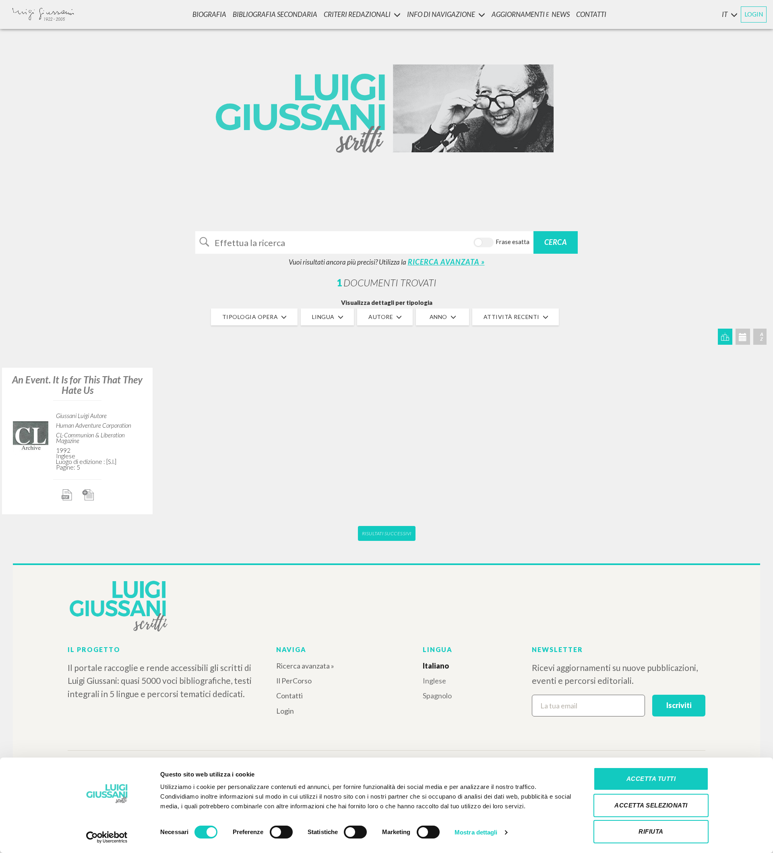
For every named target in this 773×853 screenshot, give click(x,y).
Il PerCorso (294, 680)
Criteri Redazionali (357, 14)
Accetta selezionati (651, 805)
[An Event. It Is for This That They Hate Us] (30, 435)
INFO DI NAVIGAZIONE (441, 14)
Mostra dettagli (476, 832)
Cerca (555, 242)
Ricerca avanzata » (305, 665)
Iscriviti (679, 705)
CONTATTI (591, 14)
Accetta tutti (651, 778)
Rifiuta (651, 831)
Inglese (434, 680)
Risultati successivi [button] (386, 533)
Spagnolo (437, 695)
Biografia (209, 14)
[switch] (281, 832)
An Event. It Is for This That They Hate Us (77, 385)
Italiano (436, 665)
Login (285, 710)
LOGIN (753, 14)
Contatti (289, 695)
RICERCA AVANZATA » (446, 261)
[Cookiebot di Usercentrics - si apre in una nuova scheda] (107, 837)
